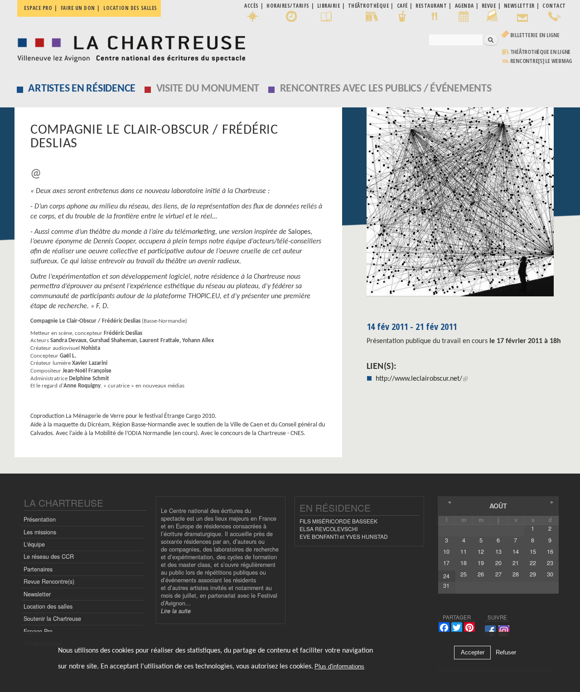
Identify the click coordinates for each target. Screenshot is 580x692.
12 (481, 551)
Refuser (506, 652)
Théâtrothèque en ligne (540, 52)
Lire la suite (176, 611)
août (498, 505)
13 (498, 551)
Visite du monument (208, 88)
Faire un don (78, 8)
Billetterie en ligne (535, 35)
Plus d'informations (339, 666)
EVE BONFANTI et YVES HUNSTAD (344, 536)
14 (515, 551)
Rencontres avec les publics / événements (386, 88)
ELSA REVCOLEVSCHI (329, 528)
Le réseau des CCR (49, 556)
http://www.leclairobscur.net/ (419, 378)
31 (446, 585)
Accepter (472, 652)
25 (463, 574)
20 (498, 563)
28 (515, 574)
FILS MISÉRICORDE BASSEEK (338, 521)
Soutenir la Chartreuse (52, 619)
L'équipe (34, 544)
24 (446, 576)
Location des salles (130, 8)
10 (446, 551)
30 (550, 574)
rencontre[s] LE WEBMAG (541, 61)
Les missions (40, 532)
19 (481, 563)
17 (446, 563)
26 (481, 574)
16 (550, 551)
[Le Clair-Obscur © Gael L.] (466, 205)
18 (463, 563)
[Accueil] (129, 46)
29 (533, 574)
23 (550, 563)
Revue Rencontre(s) (49, 581)
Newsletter (37, 594)
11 (463, 551)
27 (498, 574)
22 (533, 563)
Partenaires (38, 569)
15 (533, 551)
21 (515, 563)
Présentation (40, 519)
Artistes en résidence (81, 88)
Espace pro (38, 8)
